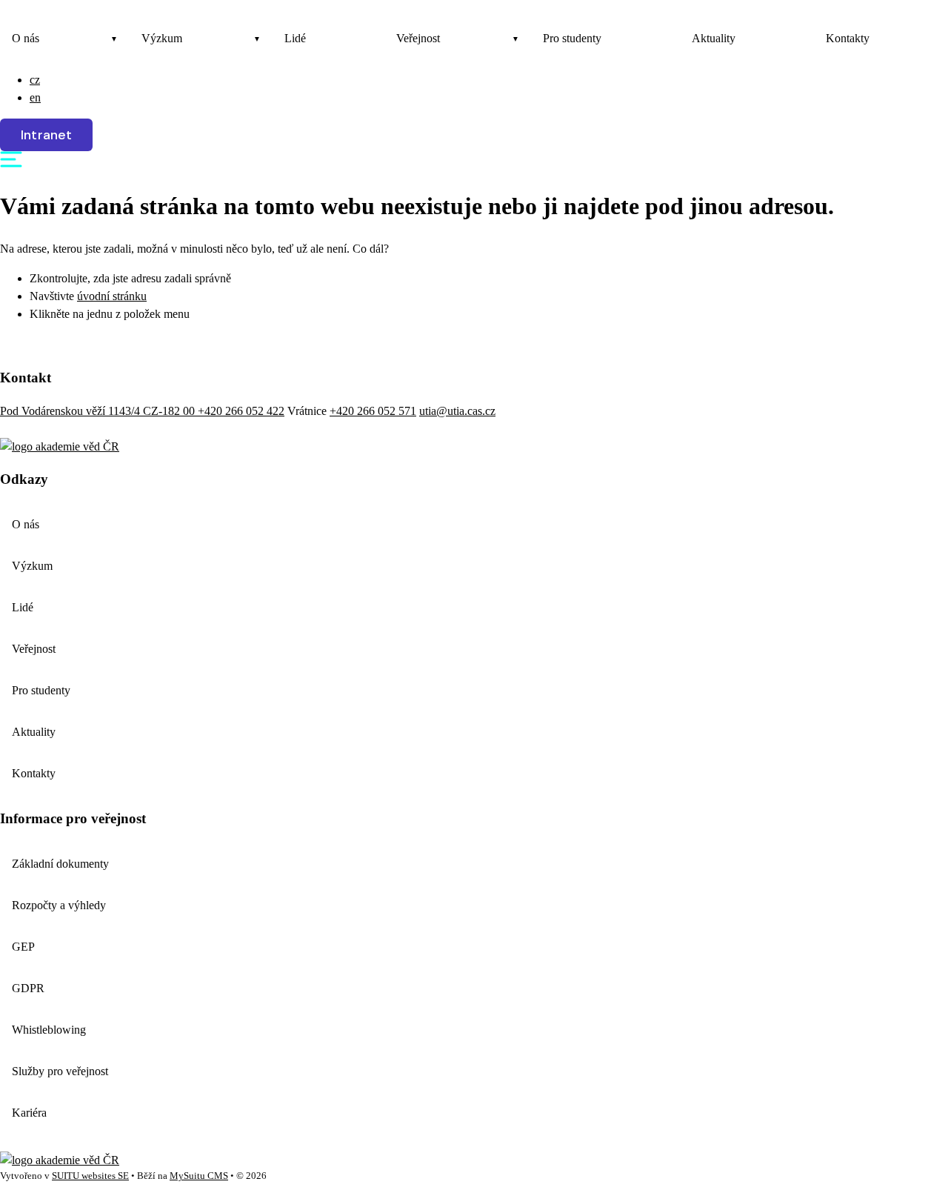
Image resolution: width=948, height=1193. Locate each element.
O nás (25, 38)
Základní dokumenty (60, 863)
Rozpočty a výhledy (59, 905)
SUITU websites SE (90, 1176)
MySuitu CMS (199, 1176)
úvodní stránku (112, 296)
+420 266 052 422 (241, 411)
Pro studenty (572, 38)
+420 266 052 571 (373, 411)
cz (35, 79)
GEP (23, 946)
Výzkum (161, 38)
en (35, 97)
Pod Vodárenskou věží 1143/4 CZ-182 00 (99, 411)
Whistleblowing (49, 1029)
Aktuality (713, 38)
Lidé (295, 38)
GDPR (28, 988)
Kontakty (847, 38)
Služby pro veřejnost (60, 1071)
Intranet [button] (46, 135)
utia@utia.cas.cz (457, 411)
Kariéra (29, 1112)
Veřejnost (418, 38)
